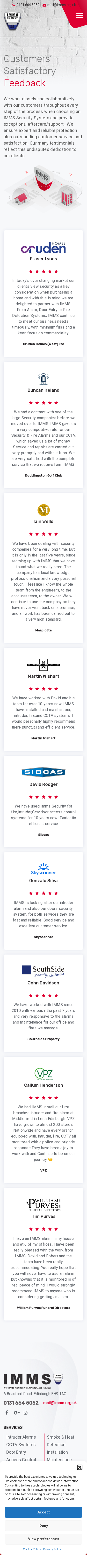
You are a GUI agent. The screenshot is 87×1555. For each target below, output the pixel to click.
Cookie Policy (32, 1549)
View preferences (43, 1539)
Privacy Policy (52, 1549)
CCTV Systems (21, 1444)
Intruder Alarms (21, 1437)
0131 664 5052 (28, 5)
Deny (43, 1525)
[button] (79, 1467)
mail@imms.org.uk (61, 5)
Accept (43, 1512)
